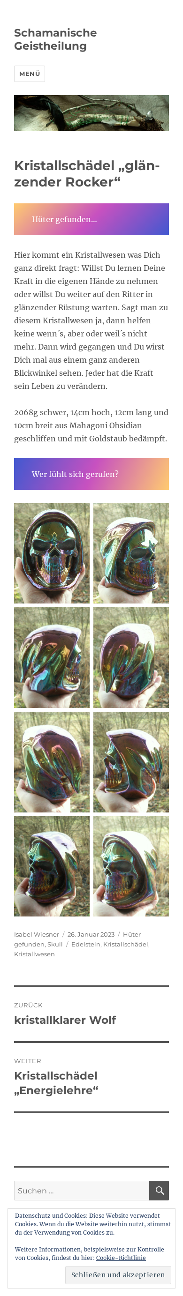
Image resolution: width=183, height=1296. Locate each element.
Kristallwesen (34, 954)
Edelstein (85, 944)
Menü (29, 73)
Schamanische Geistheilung (55, 39)
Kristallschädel (125, 944)
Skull (55, 944)
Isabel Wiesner (36, 934)
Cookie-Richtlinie (121, 1257)
